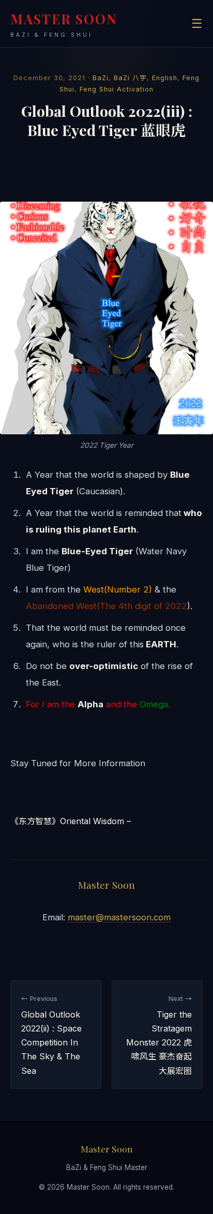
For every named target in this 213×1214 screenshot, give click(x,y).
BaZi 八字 (130, 78)
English (164, 78)
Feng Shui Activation (117, 89)
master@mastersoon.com (119, 917)
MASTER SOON (63, 24)
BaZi (101, 78)
